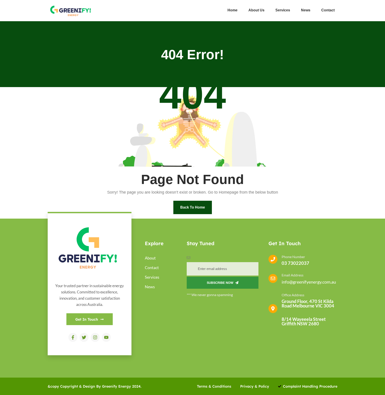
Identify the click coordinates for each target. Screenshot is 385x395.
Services (282, 10)
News (305, 10)
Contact (328, 10)
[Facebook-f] (72, 337)
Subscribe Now (220, 282)
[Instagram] (95, 337)
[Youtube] (106, 337)
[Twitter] (84, 337)
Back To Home (192, 207)
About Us (256, 10)
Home (232, 10)
